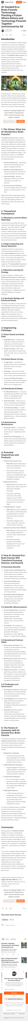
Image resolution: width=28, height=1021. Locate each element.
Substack (6, 1017)
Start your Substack (10, 1014)
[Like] (2, 35)
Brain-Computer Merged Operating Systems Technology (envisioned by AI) (10, 960)
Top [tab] (3, 939)
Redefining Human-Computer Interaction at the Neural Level (9, 964)
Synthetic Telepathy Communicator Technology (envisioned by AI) (10, 945)
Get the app (22, 1014)
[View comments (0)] (6, 35)
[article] (14, 949)
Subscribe (19, 2)
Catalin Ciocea (8, 29)
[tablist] (8, 919)
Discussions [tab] (13, 939)
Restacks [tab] (11, 919)
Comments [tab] (5, 919)
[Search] (25, 939)
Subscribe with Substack (15, 999)
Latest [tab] (7, 939)
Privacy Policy (19, 1005)
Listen (24, 30)
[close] (23, 971)
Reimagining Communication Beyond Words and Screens (9, 950)
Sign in (24, 2)
